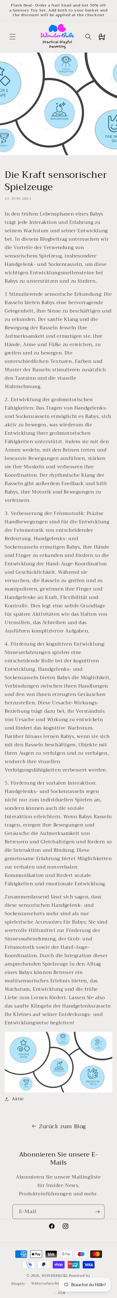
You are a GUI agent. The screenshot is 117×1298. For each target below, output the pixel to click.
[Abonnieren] (97, 1211)
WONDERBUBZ (54, 1276)
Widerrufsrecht (45, 1283)
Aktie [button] (18, 1098)
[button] (12, 37)
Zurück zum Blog (62, 1126)
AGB (61, 1293)
